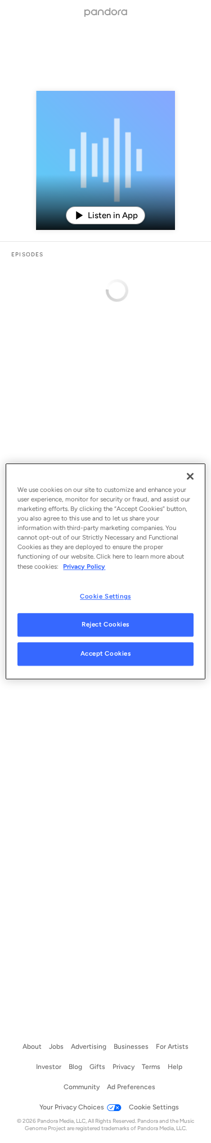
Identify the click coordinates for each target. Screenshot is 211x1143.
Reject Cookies (105, 625)
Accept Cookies (105, 654)
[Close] (190, 476)
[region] (105, 571)
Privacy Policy (84, 566)
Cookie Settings (105, 596)
